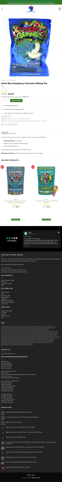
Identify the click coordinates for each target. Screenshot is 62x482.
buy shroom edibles (31, 332)
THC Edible (19, 118)
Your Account (5, 292)
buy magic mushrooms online (9, 332)
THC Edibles (44, 121)
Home (3, 80)
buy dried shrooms (50, 327)
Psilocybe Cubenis (25, 339)
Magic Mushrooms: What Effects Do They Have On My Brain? (24, 432)
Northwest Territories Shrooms (10, 378)
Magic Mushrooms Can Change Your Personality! (20, 427)
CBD (2, 317)
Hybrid (8, 336)
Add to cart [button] (15, 219)
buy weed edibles (16, 121)
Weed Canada (20, 344)
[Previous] (1, 194)
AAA (3, 327)
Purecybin (4, 341)
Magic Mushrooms (6, 311)
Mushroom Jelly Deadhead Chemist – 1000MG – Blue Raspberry (15, 201)
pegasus (38, 121)
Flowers (3, 336)
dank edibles (24, 121)
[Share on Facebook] (5, 124)
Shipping (4, 299)
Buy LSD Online (15, 329)
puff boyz (51, 339)
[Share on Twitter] (8, 124)
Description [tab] (5, 133)
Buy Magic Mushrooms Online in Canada (18, 467)
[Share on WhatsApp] (2, 124)
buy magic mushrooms (42, 329)
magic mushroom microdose (35, 336)
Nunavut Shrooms (6, 376)
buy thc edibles (7, 121)
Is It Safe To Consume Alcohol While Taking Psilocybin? (22, 417)
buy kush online (6, 329)
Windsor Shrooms (6, 397)
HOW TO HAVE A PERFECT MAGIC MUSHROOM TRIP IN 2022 (24, 452)
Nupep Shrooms (15, 339)
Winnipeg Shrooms (7, 391)
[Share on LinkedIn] (16, 124)
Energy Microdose (52, 334)
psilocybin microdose (43, 339)
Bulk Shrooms (5, 316)
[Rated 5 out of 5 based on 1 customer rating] (31, 91)
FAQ (2, 294)
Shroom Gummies (37, 341)
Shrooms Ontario (6, 366)
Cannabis (4, 312)
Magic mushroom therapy (13, 422)
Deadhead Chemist (41, 334)
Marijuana (56, 336)
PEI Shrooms (5, 373)
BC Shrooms (5, 361)
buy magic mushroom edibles (27, 329)
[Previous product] (6, 88)
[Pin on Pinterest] (13, 124)
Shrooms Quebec (6, 368)
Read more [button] (27, 245)
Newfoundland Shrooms (8, 371)
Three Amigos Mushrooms (7, 319)
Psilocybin (33, 339)
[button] (2, 9)
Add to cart (16, 100)
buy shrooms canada (43, 332)
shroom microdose (47, 341)
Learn (3, 285)
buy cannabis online (29, 327)
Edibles (9, 118)
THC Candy (13, 118)
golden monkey (32, 121)
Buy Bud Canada (9, 327)
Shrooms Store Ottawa (8, 386)
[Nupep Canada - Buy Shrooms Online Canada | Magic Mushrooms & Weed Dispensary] (31, 9)
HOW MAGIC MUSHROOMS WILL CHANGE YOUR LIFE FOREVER (25, 447)
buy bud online (18, 327)
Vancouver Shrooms (7, 387)
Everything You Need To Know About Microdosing (21, 457)
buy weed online (25, 334)
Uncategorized (11, 80)
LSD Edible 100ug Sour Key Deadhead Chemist (46, 201)
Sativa (9, 341)
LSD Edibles (23, 336)
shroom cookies (27, 341)
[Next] (61, 194)
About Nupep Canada (7, 280)
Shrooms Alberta (6, 363)
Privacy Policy (5, 297)
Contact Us (4, 303)
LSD (18, 336)
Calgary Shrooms (6, 384)
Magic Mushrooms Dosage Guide (16, 437)
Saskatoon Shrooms (7, 402)
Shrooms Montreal (6, 382)
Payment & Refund (7, 300)
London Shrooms (6, 394)
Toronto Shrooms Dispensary (10, 381)
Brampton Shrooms (7, 400)
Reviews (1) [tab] (13, 133)
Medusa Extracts (6, 339)
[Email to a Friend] (10, 124)
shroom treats (5, 344)
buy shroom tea (53, 332)
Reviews (3, 282)
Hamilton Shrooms (7, 395)
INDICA (13, 336)
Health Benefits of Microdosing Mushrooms (19, 412)
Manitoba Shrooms (7, 364)
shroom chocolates (17, 341)
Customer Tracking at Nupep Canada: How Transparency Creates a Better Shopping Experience (31, 442)
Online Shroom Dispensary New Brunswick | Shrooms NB (18, 374)
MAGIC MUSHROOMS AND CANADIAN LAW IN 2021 (21, 462)
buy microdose (21, 332)
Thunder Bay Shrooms (8, 399)
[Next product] (3, 88)
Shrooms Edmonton (7, 389)
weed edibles (29, 344)
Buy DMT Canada (39, 327)
